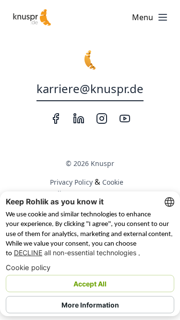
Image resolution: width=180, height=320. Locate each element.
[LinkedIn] (78, 118)
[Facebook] (55, 118)
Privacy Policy (71, 182)
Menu (142, 17)
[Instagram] (102, 118)
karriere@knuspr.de (90, 88)
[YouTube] (125, 118)
